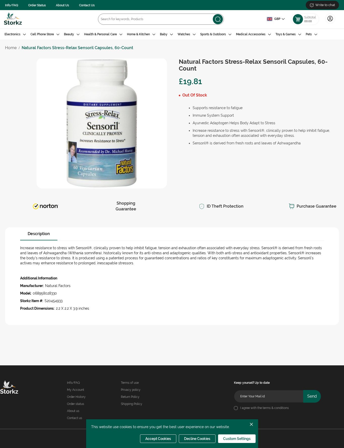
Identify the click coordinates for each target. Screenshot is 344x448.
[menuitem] (15, 34)
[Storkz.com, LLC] (15, 387)
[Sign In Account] (330, 23)
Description (39, 233)
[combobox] (161, 19)
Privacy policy (131, 390)
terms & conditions (276, 408)
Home (11, 47)
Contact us (74, 418)
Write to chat (325, 5)
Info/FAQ (11, 5)
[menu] (172, 34)
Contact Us (87, 5)
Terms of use (130, 383)
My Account (75, 390)
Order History (76, 397)
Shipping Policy (131, 404)
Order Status (37, 5)
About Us (62, 5)
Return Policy (130, 397)
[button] (276, 19)
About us (73, 411)
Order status (75, 404)
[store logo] (13, 19)
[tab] (172, 34)
